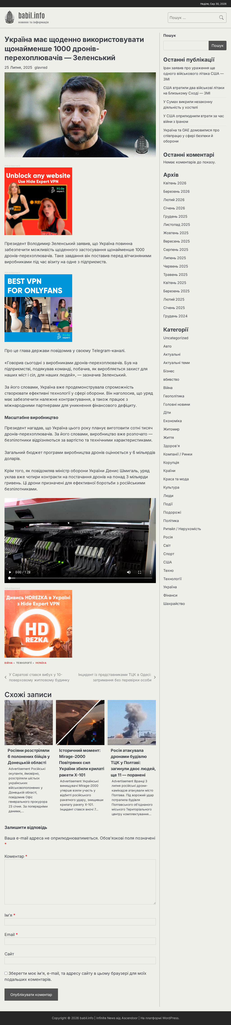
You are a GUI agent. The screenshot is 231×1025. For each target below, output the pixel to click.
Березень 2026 (176, 191)
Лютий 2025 (173, 299)
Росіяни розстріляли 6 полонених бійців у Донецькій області (29, 756)
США (167, 562)
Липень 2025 (174, 258)
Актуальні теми (176, 363)
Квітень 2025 (174, 283)
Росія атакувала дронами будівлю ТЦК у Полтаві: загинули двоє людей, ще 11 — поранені (133, 762)
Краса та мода (176, 479)
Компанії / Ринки (177, 454)
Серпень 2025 (175, 249)
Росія (168, 537)
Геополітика (173, 396)
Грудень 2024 (175, 316)
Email (11, 934)
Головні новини (176, 404)
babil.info (31, 14)
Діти (167, 412)
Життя (168, 437)
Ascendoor (130, 1018)
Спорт (168, 554)
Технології (24, 663)
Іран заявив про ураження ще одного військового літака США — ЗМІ (193, 73)
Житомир (171, 429)
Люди (168, 496)
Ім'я (10, 915)
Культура (171, 487)
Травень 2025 (175, 274)
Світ (167, 545)
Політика (171, 521)
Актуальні (171, 354)
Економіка (172, 421)
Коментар (16, 856)
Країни (169, 471)
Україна (40, 663)
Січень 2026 (174, 208)
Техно (168, 570)
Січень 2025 (174, 308)
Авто (167, 346)
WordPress (170, 1018)
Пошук (169, 35)
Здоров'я (171, 446)
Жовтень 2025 (175, 233)
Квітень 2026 (174, 183)
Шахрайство (174, 604)
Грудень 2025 (175, 216)
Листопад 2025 (176, 224)
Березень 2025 (176, 291)
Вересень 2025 (176, 241)
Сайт (9, 954)
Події (168, 504)
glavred (41, 67)
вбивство (171, 379)
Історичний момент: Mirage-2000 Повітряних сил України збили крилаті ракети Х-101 (81, 762)
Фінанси (170, 595)
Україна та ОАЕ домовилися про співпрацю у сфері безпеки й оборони (191, 136)
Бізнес (168, 371)
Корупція (171, 462)
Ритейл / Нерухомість (182, 529)
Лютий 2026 (174, 200)
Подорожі (172, 512)
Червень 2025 (175, 266)
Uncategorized (175, 338)
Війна (9, 663)
